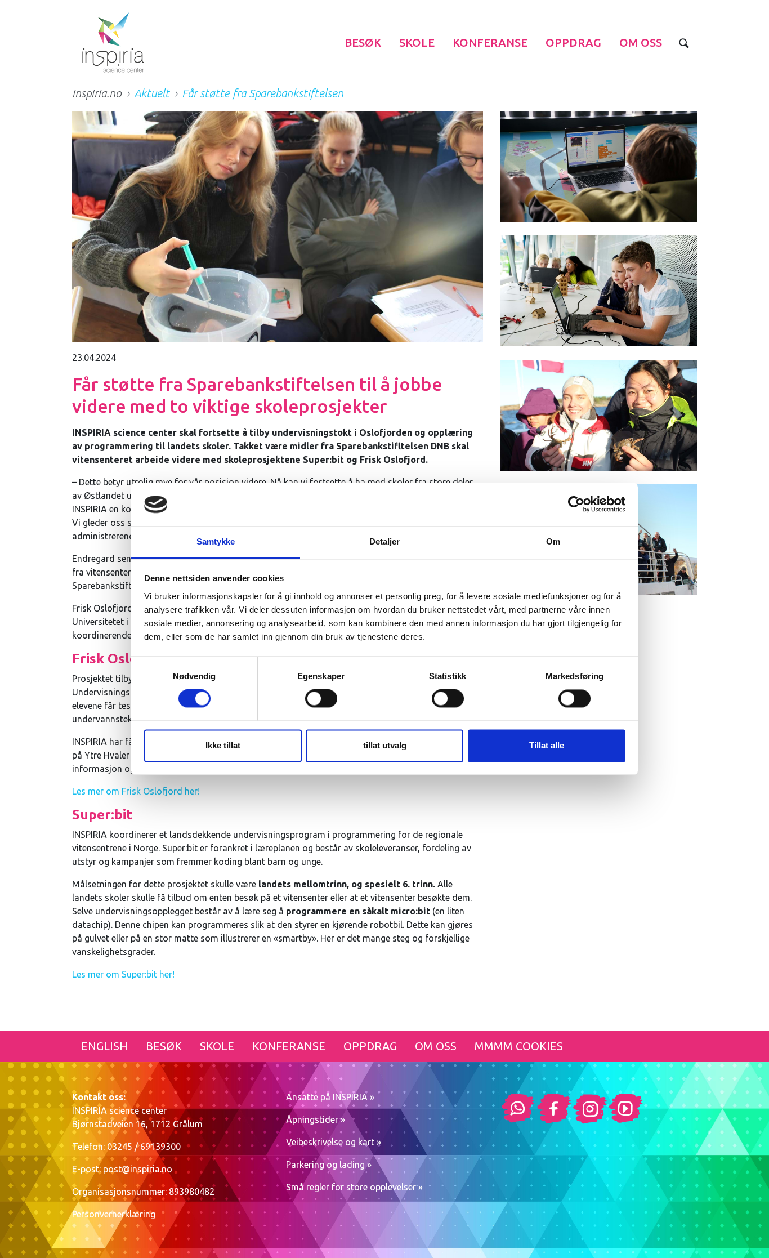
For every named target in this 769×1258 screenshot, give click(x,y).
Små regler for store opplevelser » (354, 1187)
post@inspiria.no (137, 1169)
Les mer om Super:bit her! (123, 974)
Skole (417, 42)
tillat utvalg (384, 745)
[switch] (321, 699)
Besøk (363, 42)
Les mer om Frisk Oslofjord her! (136, 791)
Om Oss (640, 42)
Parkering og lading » (329, 1164)
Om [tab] (553, 541)
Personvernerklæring (113, 1214)
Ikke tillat (222, 745)
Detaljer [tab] (384, 541)
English (104, 1046)
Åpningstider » (315, 1119)
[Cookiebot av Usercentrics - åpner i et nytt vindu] (576, 504)
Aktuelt (151, 93)
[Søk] (684, 42)
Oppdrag (573, 42)
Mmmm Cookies (519, 1046)
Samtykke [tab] (215, 541)
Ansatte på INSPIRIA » (330, 1097)
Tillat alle (546, 745)
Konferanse (490, 42)
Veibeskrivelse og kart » (333, 1142)
